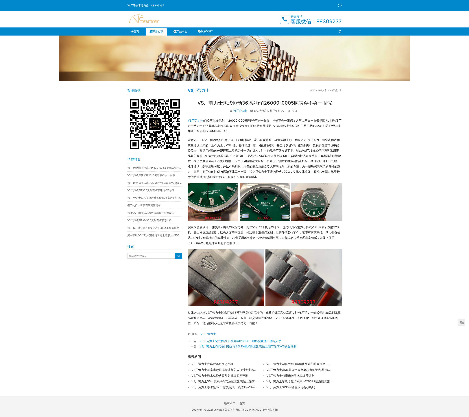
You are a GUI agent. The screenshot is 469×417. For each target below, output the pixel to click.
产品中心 (181, 31)
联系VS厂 (207, 31)
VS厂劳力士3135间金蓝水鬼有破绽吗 (290, 387)
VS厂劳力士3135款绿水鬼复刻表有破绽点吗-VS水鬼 (299, 370)
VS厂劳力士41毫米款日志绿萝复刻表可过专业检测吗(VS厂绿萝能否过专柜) (224, 370)
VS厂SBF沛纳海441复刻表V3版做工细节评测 (153, 227)
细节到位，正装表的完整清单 (144, 205)
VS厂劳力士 (240, 110)
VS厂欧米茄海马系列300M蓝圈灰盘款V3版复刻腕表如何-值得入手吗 (154, 182)
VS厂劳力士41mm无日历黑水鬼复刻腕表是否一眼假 (299, 364)
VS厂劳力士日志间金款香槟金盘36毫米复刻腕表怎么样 (154, 197)
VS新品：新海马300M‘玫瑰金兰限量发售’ (151, 212)
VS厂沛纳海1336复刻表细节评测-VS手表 (151, 190)
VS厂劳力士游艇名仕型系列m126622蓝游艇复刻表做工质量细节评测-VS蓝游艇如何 (299, 381)
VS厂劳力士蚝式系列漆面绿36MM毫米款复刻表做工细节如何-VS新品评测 (248, 346)
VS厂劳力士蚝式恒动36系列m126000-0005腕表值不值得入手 (240, 341)
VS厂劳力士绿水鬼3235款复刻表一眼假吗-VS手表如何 (224, 387)
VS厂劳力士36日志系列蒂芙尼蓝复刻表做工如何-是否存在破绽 (224, 381)
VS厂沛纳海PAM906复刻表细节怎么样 (149, 220)
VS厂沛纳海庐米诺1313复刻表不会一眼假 (151, 175)
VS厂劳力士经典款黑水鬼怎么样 (212, 364)
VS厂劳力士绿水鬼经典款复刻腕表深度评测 (219, 375)
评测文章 (157, 31)
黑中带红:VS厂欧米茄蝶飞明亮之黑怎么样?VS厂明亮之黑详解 (154, 235)
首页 (136, 31)
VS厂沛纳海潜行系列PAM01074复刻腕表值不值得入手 (154, 167)
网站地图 (272, 409)
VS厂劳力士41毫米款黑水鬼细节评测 (290, 375)
